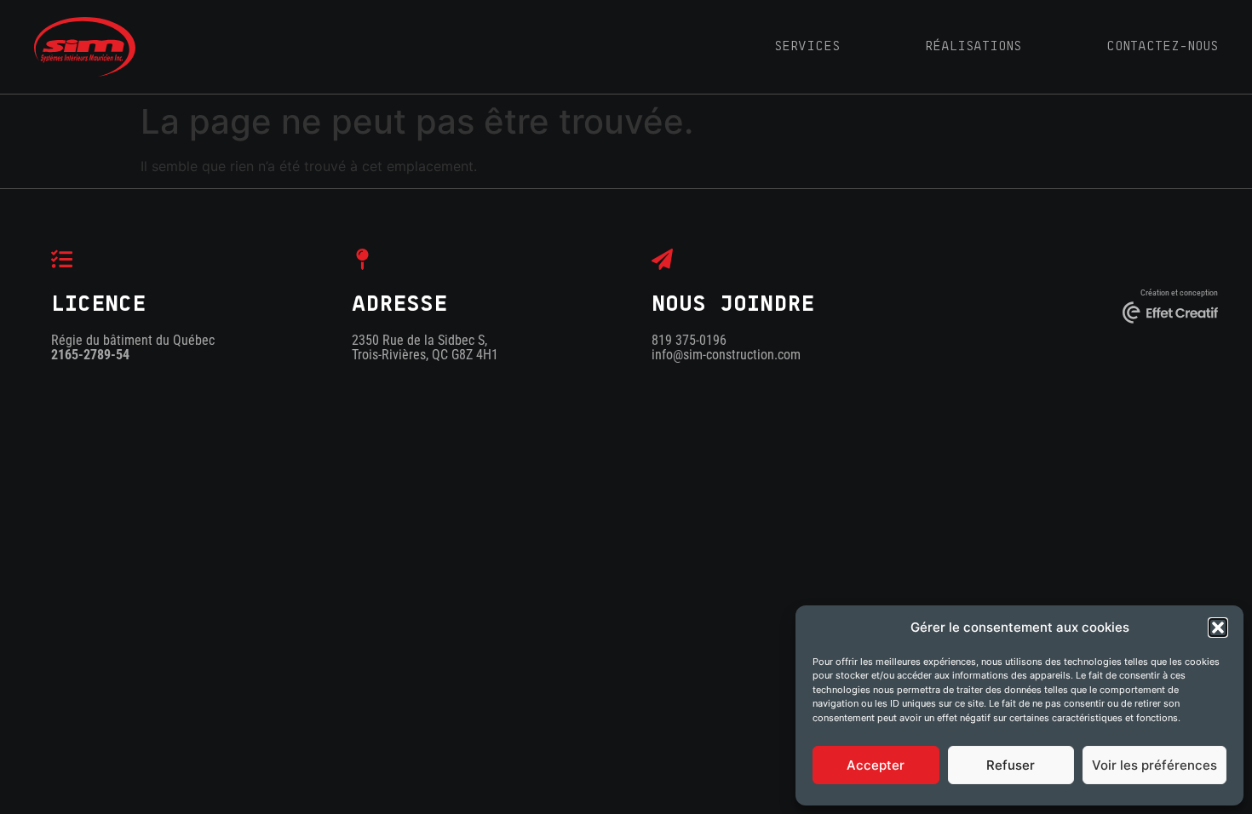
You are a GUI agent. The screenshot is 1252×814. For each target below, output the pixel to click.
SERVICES (807, 46)
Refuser (1010, 765)
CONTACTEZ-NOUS (1162, 46)
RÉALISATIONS (973, 46)
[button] (1217, 627)
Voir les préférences (1154, 765)
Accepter (876, 765)
